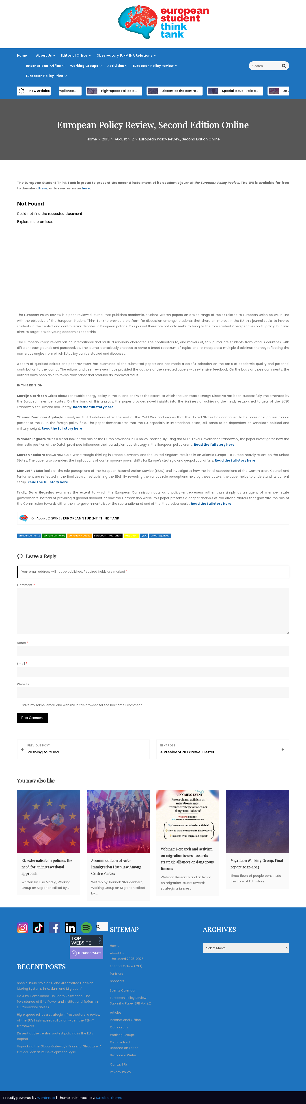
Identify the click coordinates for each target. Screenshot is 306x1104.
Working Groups (84, 66)
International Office (43, 66)
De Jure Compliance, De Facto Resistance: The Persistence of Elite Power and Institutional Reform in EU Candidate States (58, 1001)
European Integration (107, 535)
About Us (44, 55)
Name (22, 643)
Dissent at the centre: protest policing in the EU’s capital (193, 91)
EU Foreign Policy (54, 535)
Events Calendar (123, 990)
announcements (29, 535)
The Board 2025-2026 (127, 959)
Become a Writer (123, 1055)
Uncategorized (160, 535)
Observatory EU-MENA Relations (125, 55)
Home (22, 55)
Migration (131, 535)
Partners (116, 973)
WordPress (46, 1097)
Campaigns (119, 1027)
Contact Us (119, 1064)
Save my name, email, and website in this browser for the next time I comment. (82, 705)
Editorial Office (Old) (126, 966)
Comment (26, 585)
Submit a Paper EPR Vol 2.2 (130, 1003)
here (43, 188)
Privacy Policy (120, 1072)
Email (22, 664)
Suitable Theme (109, 1097)
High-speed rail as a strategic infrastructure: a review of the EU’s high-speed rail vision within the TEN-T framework (58, 1020)
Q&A (144, 535)
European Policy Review (153, 66)
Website (23, 684)
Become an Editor (124, 1048)
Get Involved (120, 1042)
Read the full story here (93, 407)
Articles (115, 1012)
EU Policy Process (80, 535)
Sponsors (117, 981)
